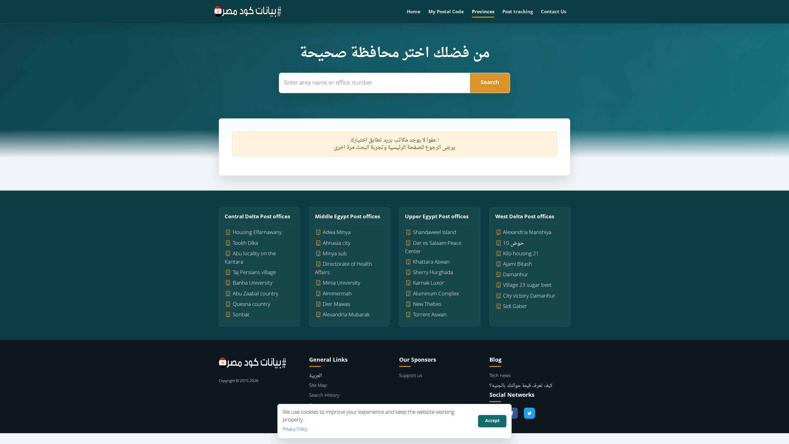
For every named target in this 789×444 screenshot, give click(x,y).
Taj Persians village (254, 273)
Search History (324, 395)
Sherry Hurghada (433, 273)
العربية (315, 376)
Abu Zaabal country (255, 294)
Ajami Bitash (517, 264)
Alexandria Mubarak (346, 315)
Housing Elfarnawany (257, 233)
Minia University (341, 283)
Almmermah (337, 294)
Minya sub (335, 254)
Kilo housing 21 (521, 254)
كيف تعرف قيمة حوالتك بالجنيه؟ (520, 385)
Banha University (252, 283)
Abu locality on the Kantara (250, 258)
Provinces (483, 12)
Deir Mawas (336, 304)
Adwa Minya (337, 233)
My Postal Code (446, 12)
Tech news (500, 376)
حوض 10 (513, 243)
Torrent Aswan (430, 315)
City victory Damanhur (529, 296)
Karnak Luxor (428, 283)
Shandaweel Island (434, 233)
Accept (492, 421)
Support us (410, 376)
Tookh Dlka (245, 243)
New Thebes (427, 304)
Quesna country (251, 304)
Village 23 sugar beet (527, 285)
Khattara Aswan (431, 262)
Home (413, 12)
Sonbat (241, 315)
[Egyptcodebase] (248, 12)
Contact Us (553, 12)
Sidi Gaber (515, 307)
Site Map (318, 385)
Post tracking (517, 12)
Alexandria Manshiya (527, 233)
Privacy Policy (295, 430)
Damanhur (515, 275)
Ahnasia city (336, 243)
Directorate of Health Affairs (343, 268)
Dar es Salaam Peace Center (433, 247)
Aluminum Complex (436, 294)
